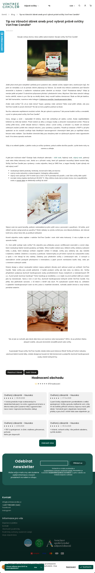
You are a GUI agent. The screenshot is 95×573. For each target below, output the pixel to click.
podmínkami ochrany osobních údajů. (58, 471)
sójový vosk (77, 158)
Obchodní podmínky (11, 529)
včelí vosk (57, 158)
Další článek (31, 372)
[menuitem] (32, 6)
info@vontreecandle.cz (11, 502)
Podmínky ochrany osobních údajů (17, 532)
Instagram (6, 510)
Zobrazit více (47, 443)
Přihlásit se (77, 463)
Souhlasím (87, 567)
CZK (71, 6)
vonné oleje (21, 180)
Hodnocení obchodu (47, 378)
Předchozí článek (15, 372)
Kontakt (5, 526)
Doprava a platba (9, 523)
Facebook (6, 507)
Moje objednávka (9, 535)
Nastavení (71, 567)
